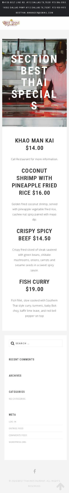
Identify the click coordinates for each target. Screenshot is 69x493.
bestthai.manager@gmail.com (34, 13)
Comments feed (18, 435)
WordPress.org (17, 442)
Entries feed (16, 428)
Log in (12, 421)
